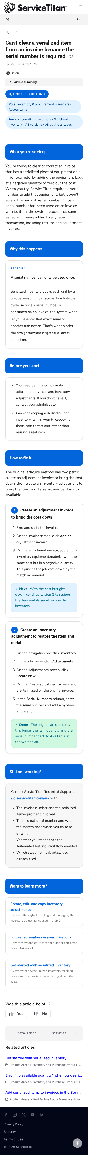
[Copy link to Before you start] (46, 366)
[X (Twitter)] (24, 1115)
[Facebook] (6, 1115)
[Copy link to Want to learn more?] (54, 886)
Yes (20, 1013)
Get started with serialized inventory (36, 1058)
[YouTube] (33, 1115)
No (44, 1013)
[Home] (35, 7)
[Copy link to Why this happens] (49, 249)
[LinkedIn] (41, 1115)
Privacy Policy (14, 1124)
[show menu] (80, 7)
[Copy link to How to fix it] (38, 458)
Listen (15, 73)
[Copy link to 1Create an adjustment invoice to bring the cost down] (59, 517)
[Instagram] (15, 1115)
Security (10, 1131)
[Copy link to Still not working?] (49, 772)
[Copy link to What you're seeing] (52, 152)
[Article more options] (16, 32)
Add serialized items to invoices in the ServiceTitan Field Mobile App (44, 1092)
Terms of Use (13, 1139)
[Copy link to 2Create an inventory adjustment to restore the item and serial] (28, 643)
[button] (24, 1033)
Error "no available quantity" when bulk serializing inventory (44, 1075)
